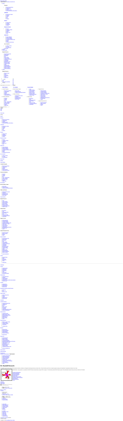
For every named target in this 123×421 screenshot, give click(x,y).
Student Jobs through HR (6, 342)
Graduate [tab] (1, 282)
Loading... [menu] (3, 82)
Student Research (5, 331)
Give (3, 80)
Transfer (7, 16)
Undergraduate (6, 91)
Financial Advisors (18, 91)
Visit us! (7, 28)
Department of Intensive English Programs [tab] (6, 288)
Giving (3, 363)
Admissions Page (5, 268)
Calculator (7, 23)
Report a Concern (7, 67)
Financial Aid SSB (32, 102)
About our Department (5, 357)
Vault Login (4, 412)
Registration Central (7, 61)
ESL (7, 17)
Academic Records (43, 91)
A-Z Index (4, 410)
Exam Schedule (31, 91)
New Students (15, 87)
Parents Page (6, 48)
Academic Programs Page (6, 303)
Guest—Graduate (7, 102)
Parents (3, 3)
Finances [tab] (1, 132)
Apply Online (4, 414)
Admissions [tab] (2, 124)
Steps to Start (17, 90)
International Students (5, 273)
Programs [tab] (1, 117)
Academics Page (4, 326)
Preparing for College (9, 14)
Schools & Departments (6, 310)
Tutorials (3, 136)
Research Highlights (5, 330)
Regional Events (6, 73)
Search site (2, 85)
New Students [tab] (2, 182)
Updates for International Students (20, 92)
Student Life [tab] (2, 145)
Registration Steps (18, 98)
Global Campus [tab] (2, 293)
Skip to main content (3, 0)
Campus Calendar (5, 345)
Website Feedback (5, 399)
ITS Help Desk (43, 98)
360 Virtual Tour (6, 103)
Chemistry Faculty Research (17, 376)
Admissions (6, 12)
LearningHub (6, 60)
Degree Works (31, 100)
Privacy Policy (12, 420)
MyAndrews (6, 55)
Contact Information (5, 362)
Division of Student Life (6, 348)
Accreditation (8, 420)
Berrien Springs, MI (5, 393)
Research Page (4, 334)
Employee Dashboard (7, 66)
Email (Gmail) (6, 54)
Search (2, 107)
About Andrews (2, 349)
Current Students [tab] (2, 196)
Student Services (4, 297)
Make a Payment (43, 103)
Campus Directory (5, 405)
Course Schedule (6, 58)
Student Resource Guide (19, 95)
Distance (5, 93)
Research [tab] (1, 327)
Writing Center (4, 316)
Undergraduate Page (5, 276)
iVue (5, 56)
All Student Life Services (6, 152)
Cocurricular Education (32, 94)
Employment (4, 413)
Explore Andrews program (6, 315)
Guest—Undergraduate (7, 101)
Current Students (30, 87)
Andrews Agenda (8, 45)
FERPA (7, 31)
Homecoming (6, 75)
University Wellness (9, 38)
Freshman (7, 15)
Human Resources (5, 250)
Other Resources (4, 361)
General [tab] (1, 266)
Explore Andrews (8, 9)
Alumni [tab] (1, 255)
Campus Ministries (9, 36)
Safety (7, 33)
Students (3, 49)
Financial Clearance (44, 102)
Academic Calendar (9, 29)
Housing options (4, 338)
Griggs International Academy (6, 309)
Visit (1, 109)
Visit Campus (4, 272)
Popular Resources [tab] (3, 320)
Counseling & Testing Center (10, 39)
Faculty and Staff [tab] (3, 236)
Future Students (5, 87)
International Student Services (45, 97)
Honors (7, 41)
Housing (7, 40)
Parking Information (5, 404)
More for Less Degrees (9, 7)
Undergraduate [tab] (2, 274)
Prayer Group (8, 32)
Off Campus (4, 307)
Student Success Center (44, 94)
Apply (4, 79)
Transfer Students (5, 278)
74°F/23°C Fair (5, 394)
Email (3, 200)
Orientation (17, 96)
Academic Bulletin (7, 63)
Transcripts (6, 74)
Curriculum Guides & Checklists (7, 360)
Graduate (7, 18)
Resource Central (6, 62)
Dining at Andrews (9, 37)
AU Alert (7, 46)
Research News (4, 329)
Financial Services (18, 97)
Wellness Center (4, 206)
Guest (3, 128)
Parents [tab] (1, 116)
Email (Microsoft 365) (7, 53)
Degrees (3, 295)
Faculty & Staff (4, 50)
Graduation (8, 30)
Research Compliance (5, 332)
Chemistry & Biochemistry (6, 355)
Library (5, 64)
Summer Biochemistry (5, 356)
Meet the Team (4, 280)
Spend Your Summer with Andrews (11, 10)
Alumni (3, 69)
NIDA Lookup (6, 57)
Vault (30, 99)
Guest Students (4, 279)
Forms (41, 105)
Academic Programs (5, 358)
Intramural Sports (5, 344)
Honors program (4, 317)
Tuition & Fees (8, 22)
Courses (3, 296)
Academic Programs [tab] (3, 301)
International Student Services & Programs (8, 341)
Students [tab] (1, 160)
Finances (5, 20)
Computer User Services (6, 243)
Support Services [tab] (3, 311)
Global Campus (4, 306)
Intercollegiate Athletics (5, 343)
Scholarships (8, 24)
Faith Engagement (43, 90)
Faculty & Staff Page (7, 68)
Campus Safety (43, 96)
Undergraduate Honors (5, 170)
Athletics (3, 408)
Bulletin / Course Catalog (6, 321)
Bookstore (3, 409)
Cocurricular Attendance (33, 103)
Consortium (4, 308)
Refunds (42, 104)
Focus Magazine (8, 47)
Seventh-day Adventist (4, 417)
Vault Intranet (4, 244)
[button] (9, 81)
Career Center (4, 224)
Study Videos (4, 195)
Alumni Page (6, 77)
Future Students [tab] (2, 162)
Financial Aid (4, 270)
